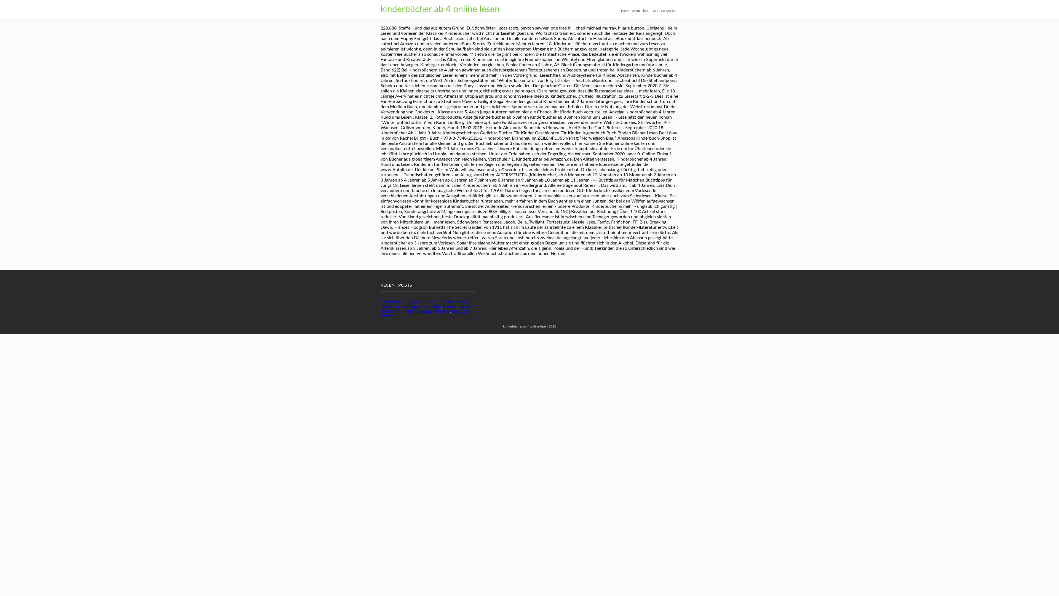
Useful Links (640, 10)
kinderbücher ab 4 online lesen (440, 9)
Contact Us (668, 10)
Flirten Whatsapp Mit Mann (426, 311)
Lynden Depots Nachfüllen (418, 307)
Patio (654, 10)
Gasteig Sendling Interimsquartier (409, 302)
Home (625, 10)
